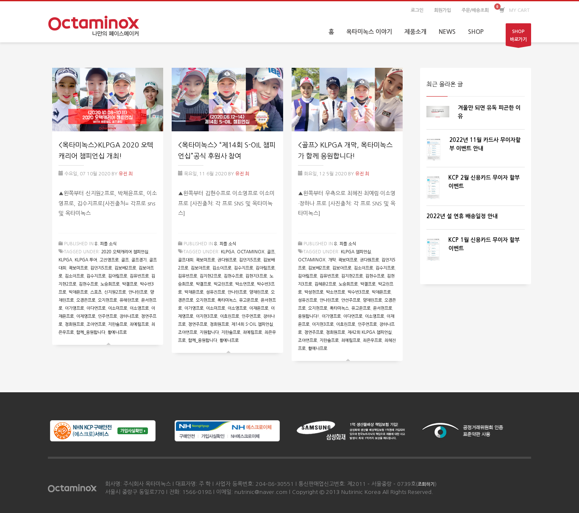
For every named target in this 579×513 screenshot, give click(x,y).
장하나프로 (129, 316)
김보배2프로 (125, 268)
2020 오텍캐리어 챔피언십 (124, 252)
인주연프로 (107, 316)
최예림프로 (139, 324)
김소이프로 (74, 276)
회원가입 (442, 10)
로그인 (417, 10)
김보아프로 (200, 268)
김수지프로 (96, 276)
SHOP (476, 32)
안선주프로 (350, 300)
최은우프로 (372, 340)
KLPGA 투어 (86, 260)
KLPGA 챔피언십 (356, 252)
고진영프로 (109, 260)
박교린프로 (223, 284)
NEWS (447, 32)
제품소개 (415, 32)
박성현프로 (313, 292)
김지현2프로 (210, 276)
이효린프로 (229, 316)
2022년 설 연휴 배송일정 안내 (462, 216)
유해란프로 (129, 300)
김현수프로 (88, 284)
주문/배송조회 (475, 10)
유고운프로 (248, 300)
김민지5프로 (101, 268)
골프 (125, 260)
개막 (332, 260)
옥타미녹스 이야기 (369, 32)
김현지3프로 (256, 276)
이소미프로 (117, 308)
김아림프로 (117, 276)
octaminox (250, 252)
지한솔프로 (117, 324)
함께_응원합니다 (90, 332)
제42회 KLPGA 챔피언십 (370, 332)
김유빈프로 (139, 276)
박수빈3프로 (358, 292)
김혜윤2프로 (325, 284)
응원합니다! (308, 316)
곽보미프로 (78, 268)
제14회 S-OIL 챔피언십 (252, 324)
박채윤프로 (78, 292)
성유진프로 (215, 292)
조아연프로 (96, 324)
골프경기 (139, 260)
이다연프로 (96, 308)
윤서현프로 (382, 308)
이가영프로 (74, 308)
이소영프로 (139, 308)
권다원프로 (227, 260)
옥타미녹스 (227, 300)
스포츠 (96, 292)
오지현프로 (107, 300)
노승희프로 (110, 284)
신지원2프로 (115, 292)
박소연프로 (244, 284)
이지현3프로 (206, 316)
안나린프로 (138, 292)
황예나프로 (117, 332)
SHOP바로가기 (518, 35)
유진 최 (126, 174)
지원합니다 (209, 332)
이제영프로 (85, 316)
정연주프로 (197, 324)
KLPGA (65, 260)
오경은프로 (85, 300)
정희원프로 (74, 324)
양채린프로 (258, 292)
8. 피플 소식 (106, 243)
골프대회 (185, 260)
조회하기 (426, 484)
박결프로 (129, 284)
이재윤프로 (258, 308)
